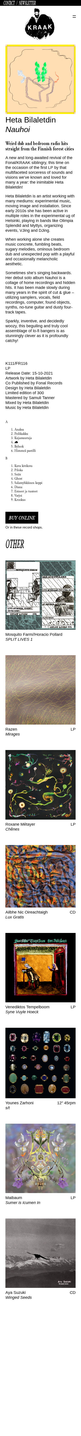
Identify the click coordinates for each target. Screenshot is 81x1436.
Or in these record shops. (24, 527)
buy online (22, 518)
